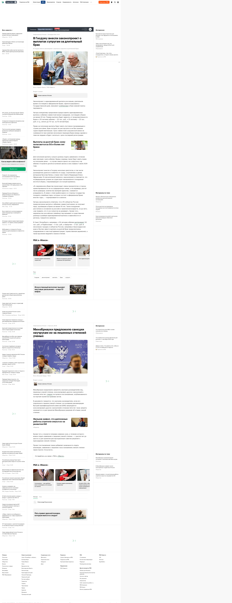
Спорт (4, 45)
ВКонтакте (43, 557)
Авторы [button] (35, 497)
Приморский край (26, 594)
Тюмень (24, 583)
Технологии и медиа (7, 144)
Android (101, 559)
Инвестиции (99, 341)
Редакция (82, 561)
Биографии (5, 570)
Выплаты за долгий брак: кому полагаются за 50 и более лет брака (49, 144)
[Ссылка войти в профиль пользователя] (118, 2)
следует (50, 394)
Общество (5, 37)
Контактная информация (86, 559)
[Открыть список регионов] (112, 2)
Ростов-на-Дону (26, 579)
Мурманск (24, 592)
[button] (112, 2)
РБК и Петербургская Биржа (9, 315)
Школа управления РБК (86, 589)
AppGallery (102, 561)
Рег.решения (83, 578)
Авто (3, 53)
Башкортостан (25, 566)
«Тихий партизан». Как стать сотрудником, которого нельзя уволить (107, 53)
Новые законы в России (39, 34)
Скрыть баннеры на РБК (66, 557)
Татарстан (24, 581)
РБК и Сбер (5, 206)
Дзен (42, 564)
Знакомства (83, 580)
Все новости (7, 30)
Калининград (25, 570)
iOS (100, 557)
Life (34, 150)
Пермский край (26, 577)
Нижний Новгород (26, 574)
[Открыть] (13, 2)
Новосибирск (25, 561)
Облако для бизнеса (85, 570)
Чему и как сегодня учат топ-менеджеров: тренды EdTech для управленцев (105, 45)
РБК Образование (6, 574)
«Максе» (61, 456)
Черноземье (25, 585)
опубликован (63, 105)
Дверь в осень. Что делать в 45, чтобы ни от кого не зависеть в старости (107, 346)
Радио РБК (9, 2)
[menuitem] (24, 2)
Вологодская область (27, 568)
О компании (83, 557)
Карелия (24, 590)
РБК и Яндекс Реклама (8, 491)
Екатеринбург (25, 559)
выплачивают (79, 222)
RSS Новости (63, 568)
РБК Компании (99, 39)
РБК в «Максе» (40, 240)
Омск (23, 564)
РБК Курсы (82, 587)
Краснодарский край (27, 572)
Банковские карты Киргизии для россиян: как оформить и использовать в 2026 (107, 35)
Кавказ (23, 588)
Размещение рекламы (85, 564)
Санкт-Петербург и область (29, 557)
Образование (99, 48)
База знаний (5, 572)
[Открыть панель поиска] (115, 2)
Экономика (5, 559)
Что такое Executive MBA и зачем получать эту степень (105, 330)
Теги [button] (34, 272)
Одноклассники (45, 559)
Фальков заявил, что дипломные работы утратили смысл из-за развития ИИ (50, 421)
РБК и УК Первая (6, 473)
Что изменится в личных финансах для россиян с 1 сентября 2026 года (106, 338)
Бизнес (4, 564)
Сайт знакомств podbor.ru (86, 582)
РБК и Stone (5, 374)
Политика (4, 116)
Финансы (98, 211)
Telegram (43, 561)
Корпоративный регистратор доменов (87, 573)
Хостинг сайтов (84, 576)
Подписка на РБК (64, 559)
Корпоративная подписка (66, 561)
